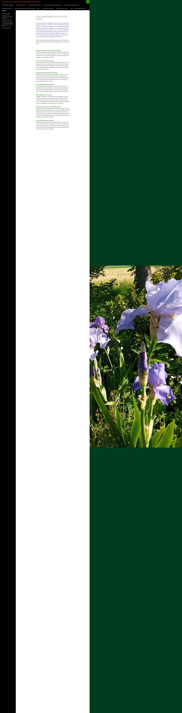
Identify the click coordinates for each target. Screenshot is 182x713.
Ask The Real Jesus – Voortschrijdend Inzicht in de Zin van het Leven (21, 1)
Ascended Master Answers (7, 5)
